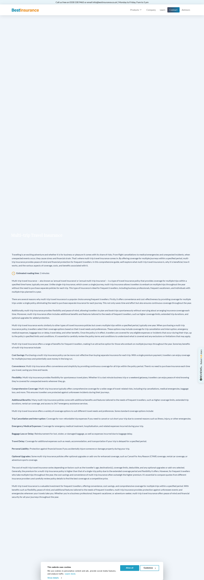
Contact (173, 9)
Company (151, 9)
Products (134, 9)
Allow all (129, 568)
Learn (162, 9)
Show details (53, 578)
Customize (148, 568)
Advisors (186, 9)
